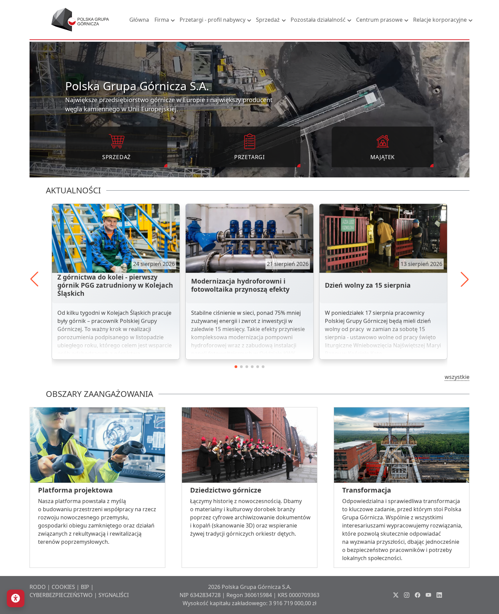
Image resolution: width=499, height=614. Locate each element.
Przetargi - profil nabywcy (212, 19)
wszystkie (457, 377)
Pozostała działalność (318, 19)
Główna (139, 19)
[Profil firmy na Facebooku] (417, 595)
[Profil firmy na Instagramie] (406, 595)
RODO (38, 587)
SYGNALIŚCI (113, 595)
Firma (161, 19)
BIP (85, 587)
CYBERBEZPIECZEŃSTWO (61, 595)
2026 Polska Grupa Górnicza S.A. (249, 587)
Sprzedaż (268, 19)
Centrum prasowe (379, 19)
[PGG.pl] (80, 20)
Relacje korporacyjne (440, 19)
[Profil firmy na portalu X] (396, 595)
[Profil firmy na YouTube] (428, 595)
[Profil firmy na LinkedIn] (439, 595)
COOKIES (63, 587)
